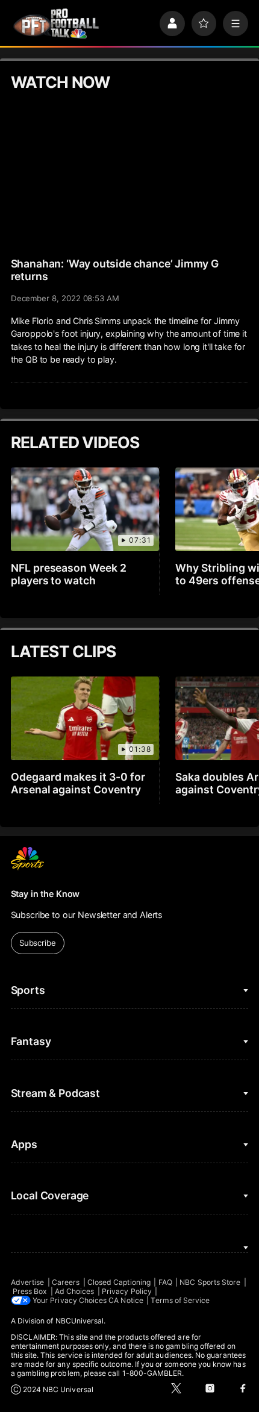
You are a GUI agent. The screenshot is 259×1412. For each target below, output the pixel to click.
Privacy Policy (127, 1291)
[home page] (56, 23)
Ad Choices (75, 1291)
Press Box (30, 1291)
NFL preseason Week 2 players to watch (69, 574)
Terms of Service (180, 1300)
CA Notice (125, 1300)
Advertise (28, 1282)
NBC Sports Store (209, 1282)
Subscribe (37, 943)
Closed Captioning (119, 1282)
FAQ (165, 1282)
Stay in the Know (45, 894)
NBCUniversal (79, 1320)
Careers (66, 1282)
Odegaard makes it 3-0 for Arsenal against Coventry (78, 783)
